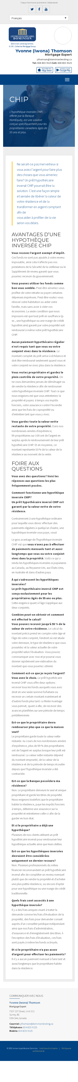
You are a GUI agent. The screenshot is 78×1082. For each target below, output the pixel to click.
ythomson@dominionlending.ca (54, 59)
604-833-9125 (44, 62)
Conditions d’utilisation (48, 1048)
